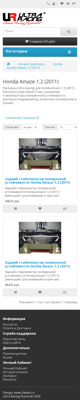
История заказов (15, 372)
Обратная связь (14, 339)
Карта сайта (11, 343)
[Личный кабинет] (55, 4)
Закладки (10, 376)
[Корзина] (67, 4)
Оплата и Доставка (17, 328)
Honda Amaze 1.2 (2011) (23, 68)
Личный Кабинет (15, 368)
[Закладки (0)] (62, 4)
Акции (7, 357)
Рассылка (9, 379)
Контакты (10, 324)
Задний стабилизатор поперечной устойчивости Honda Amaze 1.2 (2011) (37, 181)
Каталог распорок (31, 64)
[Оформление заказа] (73, 4)
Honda (57, 64)
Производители (14, 354)
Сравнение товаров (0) (22, 118)
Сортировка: (12, 127)
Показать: (50, 127)
